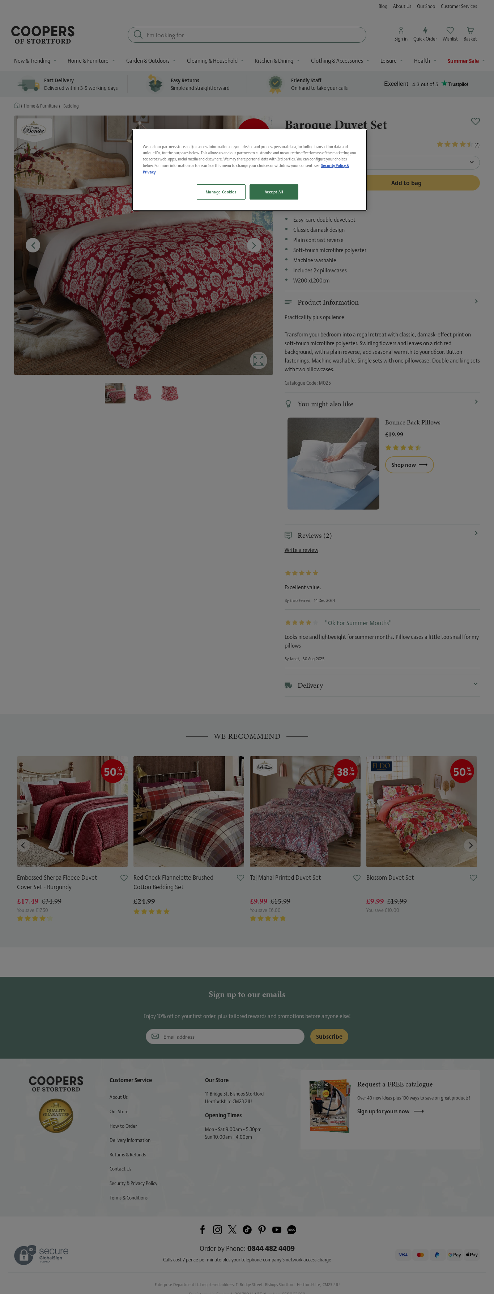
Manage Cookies (221, 192)
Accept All (274, 192)
